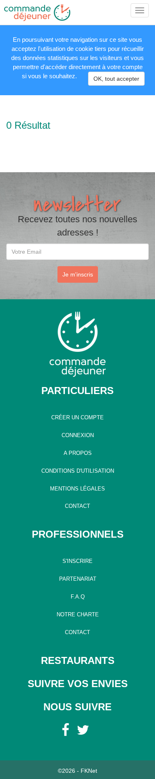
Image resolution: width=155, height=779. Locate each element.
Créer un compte (77, 418)
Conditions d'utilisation (77, 471)
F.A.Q (78, 597)
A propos (78, 453)
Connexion (78, 435)
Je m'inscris (77, 274)
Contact (77, 506)
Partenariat (77, 579)
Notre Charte (78, 615)
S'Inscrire (77, 561)
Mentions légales (77, 489)
